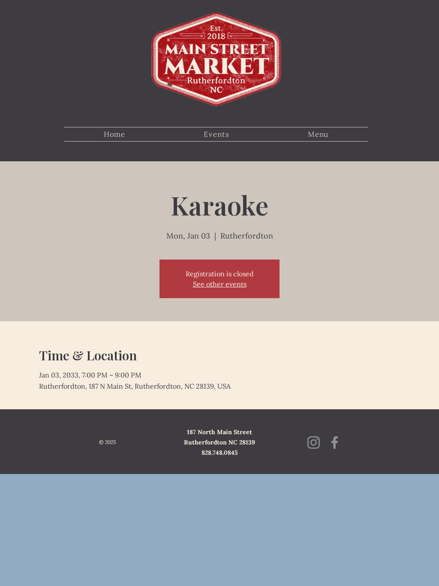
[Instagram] (313, 442)
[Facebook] (334, 442)
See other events (220, 284)
